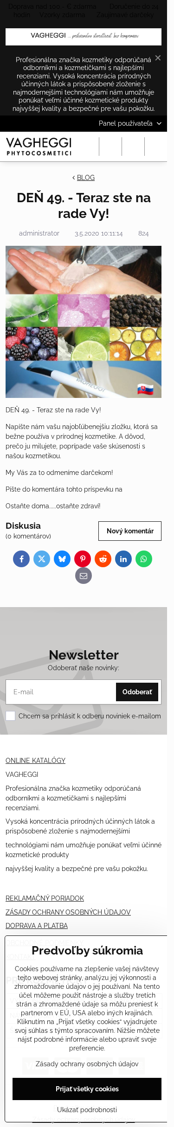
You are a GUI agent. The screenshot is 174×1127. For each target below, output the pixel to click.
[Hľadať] (110, 146)
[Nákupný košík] (133, 146)
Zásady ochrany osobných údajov (87, 1064)
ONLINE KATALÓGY (35, 760)
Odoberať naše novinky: (83, 668)
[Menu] (156, 146)
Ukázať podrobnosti (87, 1110)
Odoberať (137, 692)
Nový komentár (130, 531)
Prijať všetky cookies (87, 1089)
